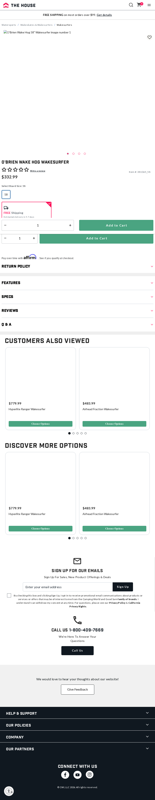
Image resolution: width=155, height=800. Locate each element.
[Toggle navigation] (149, 5)
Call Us (77, 650)
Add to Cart (96, 238)
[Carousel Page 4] (82, 433)
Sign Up (123, 586)
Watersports (9, 25)
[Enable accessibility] (9, 791)
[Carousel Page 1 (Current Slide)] (69, 433)
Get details (104, 14)
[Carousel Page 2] (73, 433)
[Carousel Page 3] (77, 433)
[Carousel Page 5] (86, 433)
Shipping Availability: (17, 225)
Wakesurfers (64, 25)
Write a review (37, 171)
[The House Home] (19, 5)
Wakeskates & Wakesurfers (36, 25)
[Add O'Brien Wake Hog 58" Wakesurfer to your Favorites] (150, 37)
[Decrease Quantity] (4, 238)
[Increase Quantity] (34, 238)
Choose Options (40, 423)
